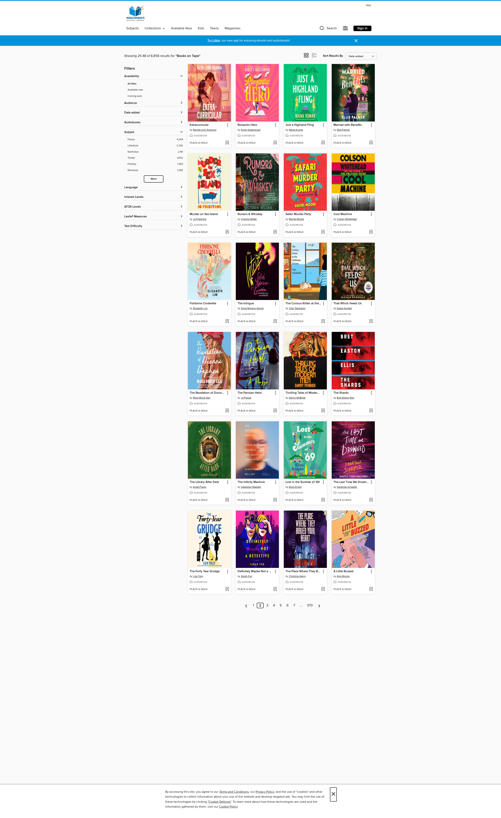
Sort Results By (333, 56)
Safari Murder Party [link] (298, 214)
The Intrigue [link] (246, 303)
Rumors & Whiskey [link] (250, 214)
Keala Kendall (344, 308)
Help (368, 5)
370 (310, 605)
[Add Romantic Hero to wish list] (275, 143)
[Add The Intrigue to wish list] (275, 321)
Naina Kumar (296, 130)
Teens (214, 28)
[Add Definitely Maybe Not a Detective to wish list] (275, 589)
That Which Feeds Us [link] (347, 303)
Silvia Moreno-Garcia (252, 308)
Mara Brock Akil (201, 397)
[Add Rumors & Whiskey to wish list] (275, 232)
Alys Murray (343, 576)
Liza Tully (198, 576)
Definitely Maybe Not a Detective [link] (255, 571)
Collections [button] (153, 28)
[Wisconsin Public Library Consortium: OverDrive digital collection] (135, 13)
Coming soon (135, 96)
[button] (328, 29)
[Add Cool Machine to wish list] (371, 232)
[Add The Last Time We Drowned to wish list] (371, 500)
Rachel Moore (296, 219)
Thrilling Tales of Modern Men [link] (303, 393)
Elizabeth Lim (200, 308)
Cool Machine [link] (342, 214)
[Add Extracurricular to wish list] (227, 143)
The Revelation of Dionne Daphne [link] (207, 393)
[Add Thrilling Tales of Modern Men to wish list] (323, 411)
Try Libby (213, 41)
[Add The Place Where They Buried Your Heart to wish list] (323, 589)
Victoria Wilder (249, 219)
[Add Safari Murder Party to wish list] (323, 232)
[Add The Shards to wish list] (371, 411)
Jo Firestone (199, 219)
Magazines (233, 28)
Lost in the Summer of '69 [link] (303, 482)
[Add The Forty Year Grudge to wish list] (227, 589)
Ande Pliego (199, 487)
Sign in (362, 28)
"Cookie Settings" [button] (219, 802)
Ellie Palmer (343, 130)
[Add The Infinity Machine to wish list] (275, 500)
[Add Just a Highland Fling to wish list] (323, 143)
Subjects (132, 28)
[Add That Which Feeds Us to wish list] (371, 321)
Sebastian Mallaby (251, 487)
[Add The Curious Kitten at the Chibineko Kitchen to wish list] (323, 321)
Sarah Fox (246, 576)
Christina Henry (297, 576)
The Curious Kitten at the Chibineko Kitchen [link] (303, 303)
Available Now (181, 28)
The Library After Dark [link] (204, 482)
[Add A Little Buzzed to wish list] (371, 589)
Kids (201, 28)
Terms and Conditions (234, 792)
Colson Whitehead (347, 219)
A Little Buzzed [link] (343, 571)
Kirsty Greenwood (250, 130)
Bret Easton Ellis (345, 397)
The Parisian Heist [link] (250, 393)
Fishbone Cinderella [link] (203, 303)
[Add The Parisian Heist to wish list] (275, 411)
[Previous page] (246, 605)
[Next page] (319, 605)
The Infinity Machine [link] (251, 482)
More (154, 179)
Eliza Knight (295, 487)
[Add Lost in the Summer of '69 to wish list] (323, 500)
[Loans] (345, 29)
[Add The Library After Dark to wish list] (227, 500)
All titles (132, 84)
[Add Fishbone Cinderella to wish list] (227, 321)
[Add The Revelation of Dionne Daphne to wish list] (227, 411)
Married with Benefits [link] (347, 125)
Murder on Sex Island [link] (204, 214)
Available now (135, 89)
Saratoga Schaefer (347, 487)
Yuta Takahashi (297, 308)
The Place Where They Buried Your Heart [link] (303, 571)
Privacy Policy (265, 792)
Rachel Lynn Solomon (204, 130)
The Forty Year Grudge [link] (205, 571)
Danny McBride (297, 397)
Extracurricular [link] (199, 125)
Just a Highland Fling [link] (300, 125)
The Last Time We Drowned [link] (351, 482)
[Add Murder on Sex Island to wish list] (227, 232)
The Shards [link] (341, 393)
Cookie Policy (228, 807)
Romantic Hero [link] (247, 125)
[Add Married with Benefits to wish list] (371, 143)
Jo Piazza (246, 397)
